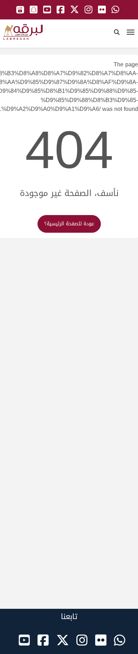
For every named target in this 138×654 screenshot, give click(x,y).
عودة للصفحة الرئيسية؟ (69, 223)
